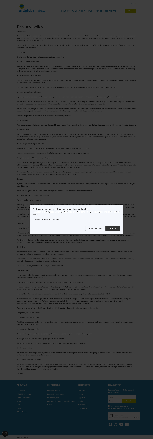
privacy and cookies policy (50, 219)
